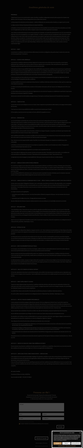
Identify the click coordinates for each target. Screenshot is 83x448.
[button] (80, 432)
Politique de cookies (61, 445)
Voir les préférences (76, 443)
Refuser (66, 443)
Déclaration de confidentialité (70, 445)
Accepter (57, 443)
